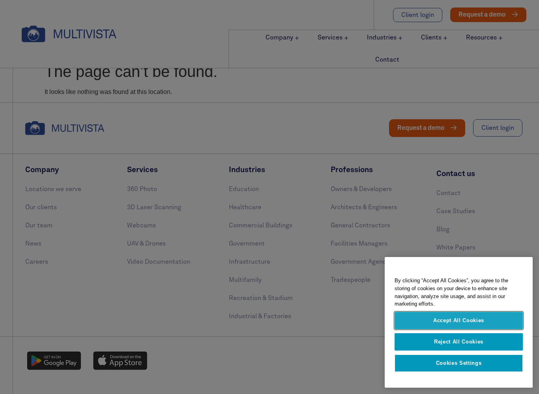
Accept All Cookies (458, 320)
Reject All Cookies (458, 342)
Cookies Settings (459, 363)
